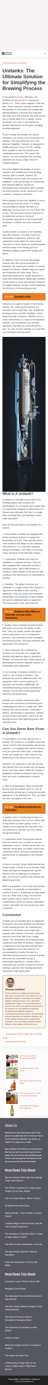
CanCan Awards (9, 63)
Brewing (23, 63)
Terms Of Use (25, 1379)
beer (11, 103)
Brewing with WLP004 (16, 1041)
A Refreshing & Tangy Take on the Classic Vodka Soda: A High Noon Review (20, 1366)
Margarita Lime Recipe (15, 1289)
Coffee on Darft (12, 1338)
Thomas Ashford (14, 989)
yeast (19, 546)
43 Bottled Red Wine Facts (17, 1206)
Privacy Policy (13, 1379)
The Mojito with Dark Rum (17, 1355)
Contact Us (36, 1379)
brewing (19, 97)
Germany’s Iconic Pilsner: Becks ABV (22, 1281)
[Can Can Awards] (6, 53)
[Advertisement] (24, 25)
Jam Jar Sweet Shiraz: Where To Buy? (22, 1198)
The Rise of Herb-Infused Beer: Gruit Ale (23, 1244)
